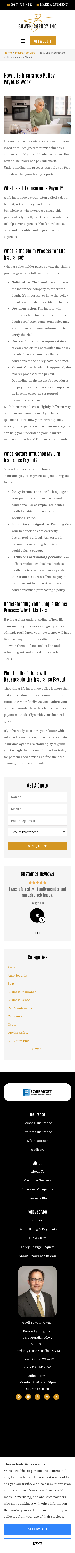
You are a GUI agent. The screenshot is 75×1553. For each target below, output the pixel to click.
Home (8, 53)
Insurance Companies (38, 1189)
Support (37, 1220)
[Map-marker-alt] (19, 1397)
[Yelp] (37, 1397)
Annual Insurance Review (37, 1256)
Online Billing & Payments (37, 1229)
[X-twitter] (56, 1397)
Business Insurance (37, 1132)
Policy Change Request (37, 1247)
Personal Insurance (37, 1123)
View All (37, 1049)
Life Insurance (37, 1141)
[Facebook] (28, 1397)
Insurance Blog (25, 53)
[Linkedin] (47, 1397)
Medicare (37, 1150)
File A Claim (37, 1238)
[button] (23, 41)
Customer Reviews (37, 1180)
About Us (37, 1172)
